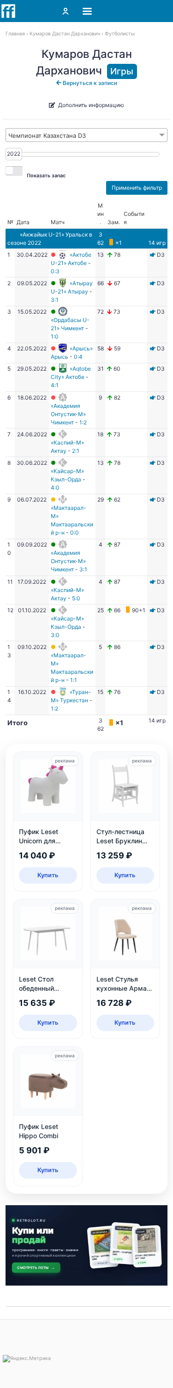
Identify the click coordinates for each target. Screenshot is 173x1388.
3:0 (55, 635)
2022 (13, 153)
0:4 (78, 356)
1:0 (55, 336)
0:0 (74, 532)
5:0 (76, 598)
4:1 (55, 385)
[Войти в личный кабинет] (65, 11)
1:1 (73, 680)
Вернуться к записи (89, 82)
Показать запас (46, 176)
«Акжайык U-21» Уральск (54, 234)
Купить (48, 875)
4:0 (55, 487)
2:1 (75, 450)
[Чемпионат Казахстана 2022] (152, 254)
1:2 (83, 422)
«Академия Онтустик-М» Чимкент (68, 414)
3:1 (55, 299)
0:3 (55, 271)
